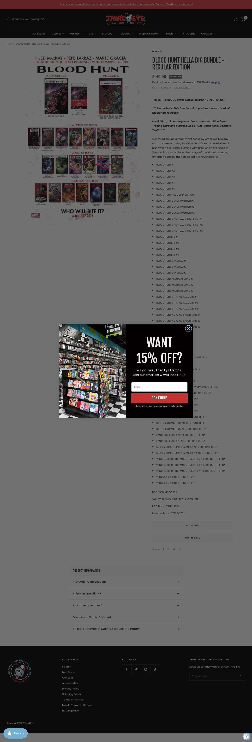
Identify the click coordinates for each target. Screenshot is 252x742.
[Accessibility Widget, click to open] (246, 736)
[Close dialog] (188, 329)
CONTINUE (159, 398)
